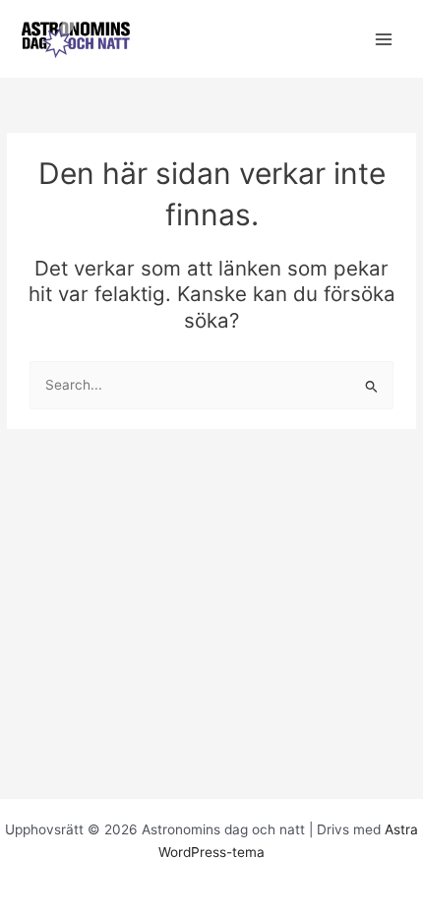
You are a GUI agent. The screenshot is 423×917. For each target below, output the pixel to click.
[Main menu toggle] (384, 39)
